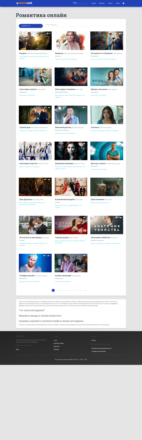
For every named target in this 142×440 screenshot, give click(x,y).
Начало (93, 3)
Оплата (93, 340)
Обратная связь (59, 343)
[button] (31, 26)
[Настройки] (123, 3)
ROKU (17, 349)
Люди (110, 3)
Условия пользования (98, 351)
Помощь (56, 349)
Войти (118, 3)
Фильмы (101, 3)
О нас (55, 340)
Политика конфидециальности (101, 348)
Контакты (57, 346)
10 (84, 290)
